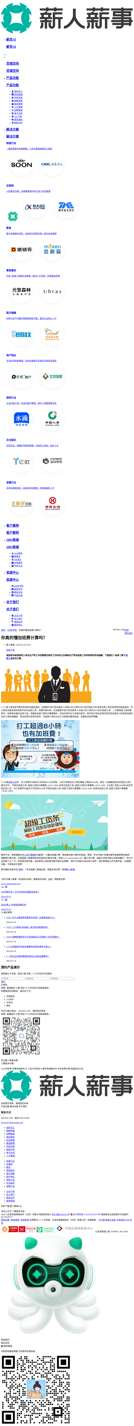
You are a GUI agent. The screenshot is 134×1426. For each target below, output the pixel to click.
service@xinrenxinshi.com (12, 1122)
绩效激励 (10, 1137)
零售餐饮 (10, 1170)
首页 (3, 630)
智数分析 (10, 1150)
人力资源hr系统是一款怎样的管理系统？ (27, 927)
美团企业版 (110, 1220)
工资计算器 (29, 855)
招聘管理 (10, 1134)
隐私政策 (5, 1220)
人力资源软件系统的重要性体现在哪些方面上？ (29, 947)
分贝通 (101, 1220)
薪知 (21, 869)
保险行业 (10, 1180)
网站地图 (15, 1220)
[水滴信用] (46, 1231)
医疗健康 (10, 1174)
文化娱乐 (10, 1183)
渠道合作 (10, 1198)
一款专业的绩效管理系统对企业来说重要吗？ (28, 956)
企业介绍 (10, 1191)
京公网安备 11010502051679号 (86, 1214)
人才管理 (10, 1156)
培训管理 (10, 1140)
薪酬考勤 (10, 1131)
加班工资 (10, 650)
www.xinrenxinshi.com (10, 884)
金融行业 (10, 1186)
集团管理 (10, 1143)
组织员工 (10, 1128)
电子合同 (10, 1153)
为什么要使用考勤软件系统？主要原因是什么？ (31, 918)
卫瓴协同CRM (122, 1220)
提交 (3, 982)
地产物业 (10, 1177)
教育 (8, 1167)
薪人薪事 (70, 869)
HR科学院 (12, 630)
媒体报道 (10, 1201)
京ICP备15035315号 (61, 1214)
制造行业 (10, 1161)
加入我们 (10, 1194)
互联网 (9, 1164)
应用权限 (25, 1220)
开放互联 (10, 1146)
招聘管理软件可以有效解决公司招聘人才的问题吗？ (33, 937)
